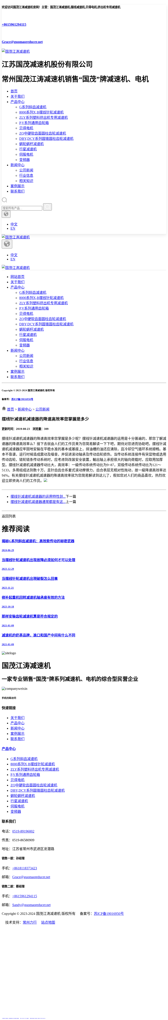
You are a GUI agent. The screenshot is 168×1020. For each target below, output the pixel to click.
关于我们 (17, 96)
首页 (14, 91)
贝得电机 (26, 128)
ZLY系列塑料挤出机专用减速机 (43, 117)
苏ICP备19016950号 (22, 399)
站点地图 (48, 922)
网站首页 (17, 277)
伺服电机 (26, 154)
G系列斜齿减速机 (32, 107)
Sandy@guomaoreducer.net (31, 905)
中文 (14, 224)
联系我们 (17, 191)
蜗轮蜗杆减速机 (31, 144)
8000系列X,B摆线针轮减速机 (41, 112)
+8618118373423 (24, 868)
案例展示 (17, 186)
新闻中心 (17, 165)
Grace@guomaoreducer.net (31, 877)
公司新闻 (26, 170)
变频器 (24, 160)
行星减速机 (28, 149)
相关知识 (26, 181)
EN (12, 228)
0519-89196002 (23, 831)
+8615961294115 (24, 896)
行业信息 (26, 175)
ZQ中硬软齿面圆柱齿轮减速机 (42, 133)
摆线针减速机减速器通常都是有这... (38, 502)
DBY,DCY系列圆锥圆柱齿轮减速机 (46, 139)
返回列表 (9, 516)
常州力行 (30, 922)
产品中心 (17, 102)
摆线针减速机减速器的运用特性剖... (38, 496)
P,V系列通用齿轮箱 (34, 123)
